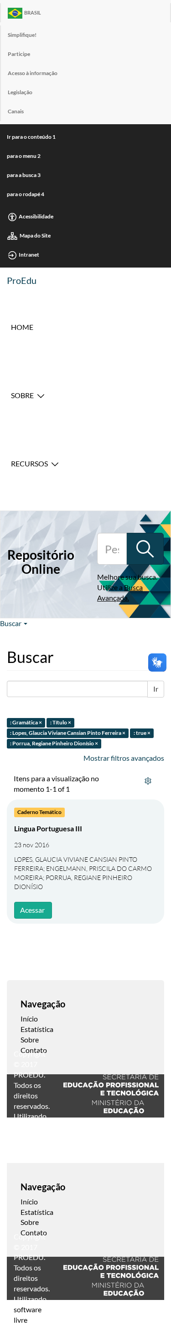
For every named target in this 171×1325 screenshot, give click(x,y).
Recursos (29, 463)
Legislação (20, 92)
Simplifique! (22, 34)
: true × (142, 732)
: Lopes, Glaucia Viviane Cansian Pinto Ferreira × (67, 732)
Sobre (22, 395)
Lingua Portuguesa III (48, 828)
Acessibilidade (36, 216)
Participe (19, 54)
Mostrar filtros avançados (123, 758)
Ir (155, 688)
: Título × (60, 722)
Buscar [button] (11, 623)
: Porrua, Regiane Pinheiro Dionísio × (54, 743)
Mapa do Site (35, 235)
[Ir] (145, 549)
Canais (16, 111)
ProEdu (21, 280)
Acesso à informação (32, 73)
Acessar (32, 909)
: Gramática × (26, 722)
